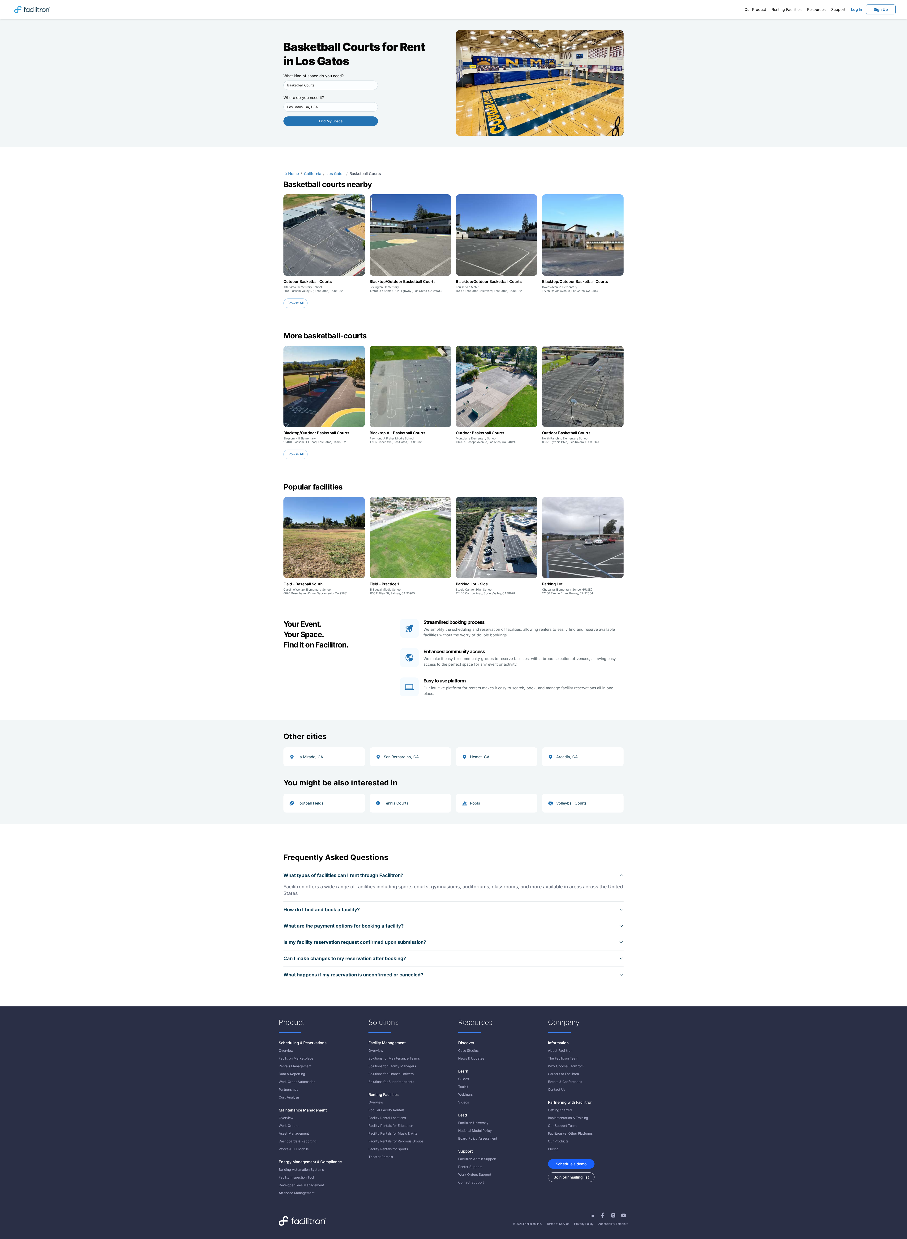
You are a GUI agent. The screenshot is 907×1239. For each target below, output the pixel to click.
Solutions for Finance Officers (391, 1074)
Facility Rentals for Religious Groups (396, 1141)
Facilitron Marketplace (296, 1058)
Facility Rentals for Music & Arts (392, 1133)
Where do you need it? (303, 97)
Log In (856, 9)
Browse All (295, 303)
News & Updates (471, 1058)
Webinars (465, 1094)
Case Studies (468, 1050)
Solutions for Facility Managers (392, 1066)
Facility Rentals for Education (390, 1126)
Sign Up (881, 9)
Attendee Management (297, 1193)
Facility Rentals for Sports (388, 1149)
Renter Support (470, 1167)
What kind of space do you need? (313, 75)
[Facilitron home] (32, 9)
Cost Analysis (289, 1097)
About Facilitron (560, 1050)
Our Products (558, 1141)
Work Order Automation (297, 1082)
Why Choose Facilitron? (566, 1066)
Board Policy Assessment (477, 1138)
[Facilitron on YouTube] (623, 1215)
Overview (286, 1050)
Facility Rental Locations (387, 1118)
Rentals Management (295, 1066)
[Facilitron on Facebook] (603, 1215)
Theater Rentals (380, 1157)
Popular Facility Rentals (386, 1110)
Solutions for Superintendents (391, 1082)
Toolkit (463, 1087)
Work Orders (288, 1126)
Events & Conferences (565, 1082)
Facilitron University (473, 1123)
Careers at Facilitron (563, 1074)
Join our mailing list (571, 1177)
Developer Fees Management (301, 1185)
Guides (463, 1079)
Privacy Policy (584, 1224)
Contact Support (471, 1182)
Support (838, 9)
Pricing (553, 1149)
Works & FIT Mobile (294, 1149)
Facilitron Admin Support (477, 1159)
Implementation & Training (568, 1118)
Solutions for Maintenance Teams (394, 1058)
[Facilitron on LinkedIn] (592, 1215)
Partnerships (288, 1089)
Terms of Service (558, 1224)
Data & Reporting (292, 1074)
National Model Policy (475, 1130)
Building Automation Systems (301, 1169)
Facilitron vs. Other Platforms (570, 1133)
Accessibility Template (613, 1224)
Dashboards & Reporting (298, 1141)
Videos (463, 1102)
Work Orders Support (474, 1174)
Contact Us (556, 1089)
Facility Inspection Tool (296, 1177)
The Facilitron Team (563, 1058)
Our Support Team (562, 1126)
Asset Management (294, 1133)
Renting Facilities (786, 9)
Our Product (755, 9)
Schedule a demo (571, 1164)
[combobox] (330, 85)
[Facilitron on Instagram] (613, 1215)
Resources (816, 9)
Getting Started (560, 1110)
